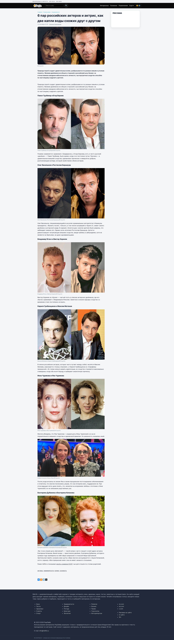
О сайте (122, 615)
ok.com (121, 606)
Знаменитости (69, 604)
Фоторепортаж (96, 613)
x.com (121, 609)
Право (93, 609)
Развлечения (123, 5)
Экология (67, 613)
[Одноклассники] (41, 580)
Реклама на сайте (125, 612)
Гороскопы (95, 611)
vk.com (121, 604)
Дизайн (66, 606)
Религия (94, 604)
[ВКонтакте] (39, 580)
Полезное (113, 5)
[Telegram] (44, 580)
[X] (46, 580)
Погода (66, 609)
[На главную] (37, 5)
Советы (39, 611)
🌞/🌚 (138, 5)
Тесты (38, 606)
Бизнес (93, 606)
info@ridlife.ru (44, 631)
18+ (120, 617)
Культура (67, 611)
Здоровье (39, 609)
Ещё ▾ (131, 5)
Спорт (38, 613)
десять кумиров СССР (64, 564)
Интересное (104, 5)
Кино (38, 604)
